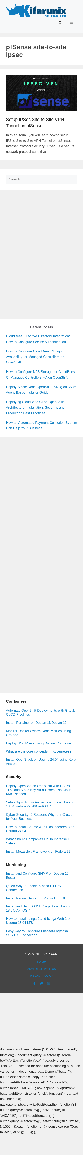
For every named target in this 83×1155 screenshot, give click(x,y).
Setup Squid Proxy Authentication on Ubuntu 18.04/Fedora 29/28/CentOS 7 (39, 804)
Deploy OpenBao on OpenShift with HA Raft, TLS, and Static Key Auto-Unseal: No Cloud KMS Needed (39, 790)
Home (41, 962)
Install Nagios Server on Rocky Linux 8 (35, 898)
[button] (60, 23)
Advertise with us (41, 968)
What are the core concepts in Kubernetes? (38, 751)
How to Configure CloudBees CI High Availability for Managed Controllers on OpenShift (35, 356)
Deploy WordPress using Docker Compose (38, 743)
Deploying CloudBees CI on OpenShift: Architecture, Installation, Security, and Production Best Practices (35, 407)
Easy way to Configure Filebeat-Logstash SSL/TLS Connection (37, 933)
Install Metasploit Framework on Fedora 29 (38, 851)
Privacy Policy (41, 975)
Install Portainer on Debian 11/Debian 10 (36, 723)
